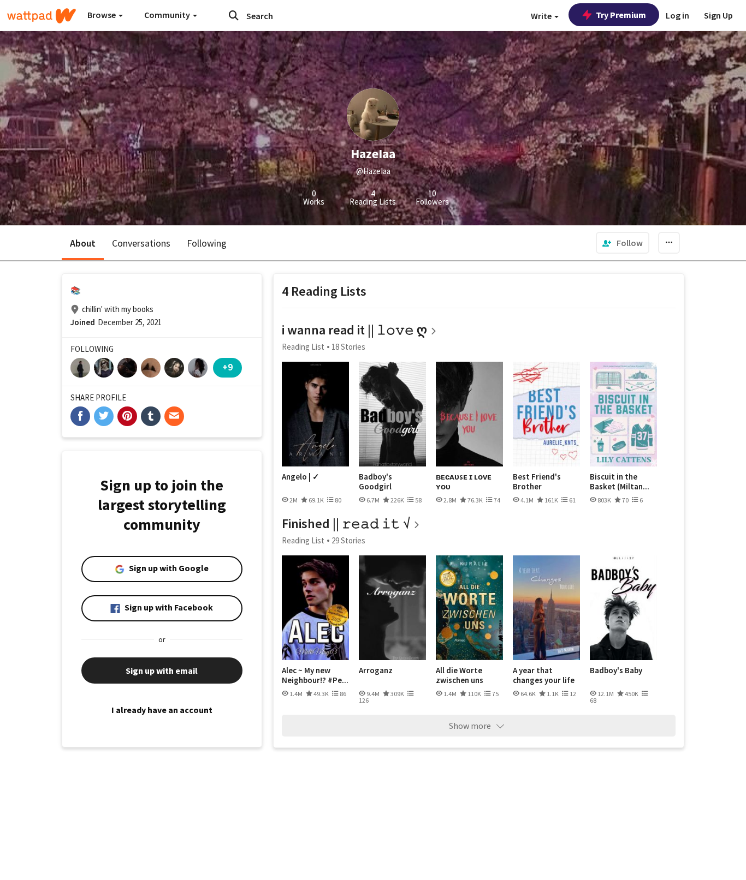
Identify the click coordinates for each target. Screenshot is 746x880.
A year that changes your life (544, 675)
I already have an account (161, 709)
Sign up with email (162, 670)
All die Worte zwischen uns (459, 675)
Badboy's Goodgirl (375, 481)
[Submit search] (233, 15)
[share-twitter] (104, 416)
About (83, 243)
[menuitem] (622, 243)
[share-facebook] (80, 416)
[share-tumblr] (151, 416)
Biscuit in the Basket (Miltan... (619, 481)
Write (542, 15)
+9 (227, 367)
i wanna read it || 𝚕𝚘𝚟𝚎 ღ (354, 329)
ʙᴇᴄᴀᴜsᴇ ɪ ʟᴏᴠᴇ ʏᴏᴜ (464, 481)
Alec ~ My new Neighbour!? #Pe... (315, 675)
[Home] (41, 16)
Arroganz (376, 670)
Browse (102, 14)
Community (168, 14)
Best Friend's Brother (537, 481)
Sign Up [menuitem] (718, 15)
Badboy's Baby (616, 670)
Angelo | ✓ (300, 477)
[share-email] (174, 416)
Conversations (141, 243)
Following (207, 243)
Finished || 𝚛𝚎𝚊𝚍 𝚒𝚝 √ (346, 523)
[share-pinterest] (127, 416)
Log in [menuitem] (677, 15)
